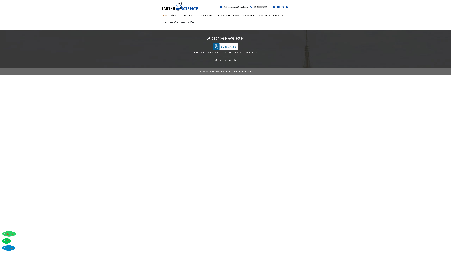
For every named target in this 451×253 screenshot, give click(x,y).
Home (165, 15)
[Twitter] (274, 7)
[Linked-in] (278, 7)
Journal (236, 15)
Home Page (199, 52)
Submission (186, 15)
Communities (249, 15)
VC (197, 15)
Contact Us (278, 15)
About (174, 15)
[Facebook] (270, 7)
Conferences (207, 15)
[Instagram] (283, 7)
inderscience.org (225, 71)
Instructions (224, 15)
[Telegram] (287, 7)
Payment (227, 52)
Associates (264, 15)
